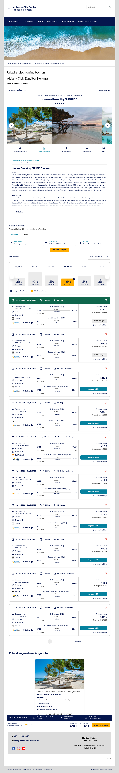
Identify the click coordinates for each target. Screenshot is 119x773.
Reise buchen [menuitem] (14, 21)
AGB (24, 770)
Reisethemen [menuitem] (52, 21)
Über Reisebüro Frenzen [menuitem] (87, 21)
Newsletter (39, 770)
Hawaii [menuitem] (40, 21)
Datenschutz (17, 770)
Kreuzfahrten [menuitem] (28, 21)
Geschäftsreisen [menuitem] (68, 21)
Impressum (30, 770)
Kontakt (9, 770)
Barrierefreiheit (48, 770)
